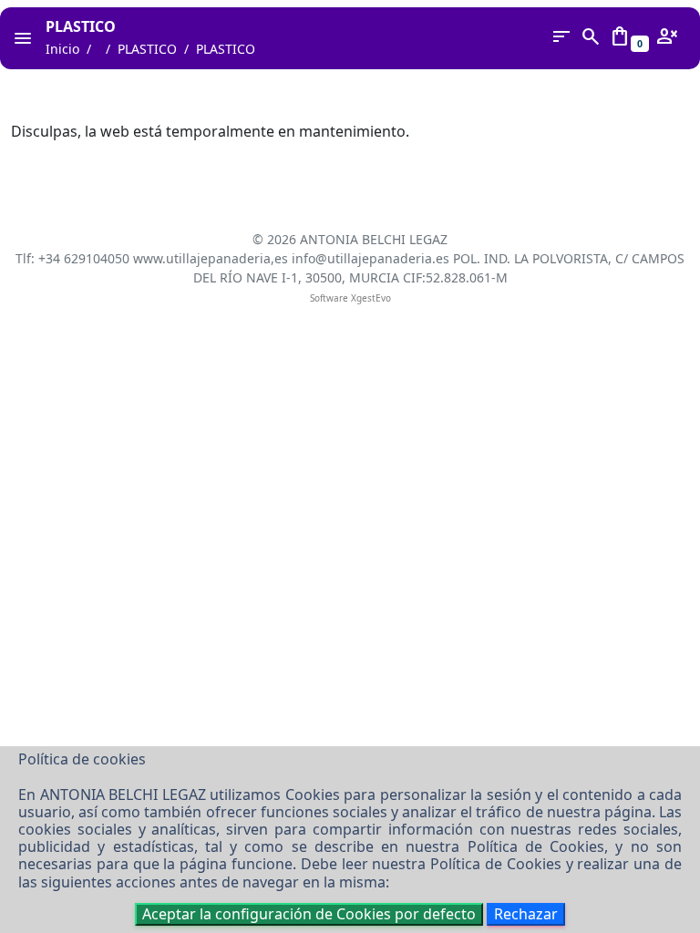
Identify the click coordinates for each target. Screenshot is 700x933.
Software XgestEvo (350, 298)
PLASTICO (147, 48)
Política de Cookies (536, 846)
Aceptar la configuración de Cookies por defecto (309, 914)
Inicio (62, 48)
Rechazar (526, 914)
